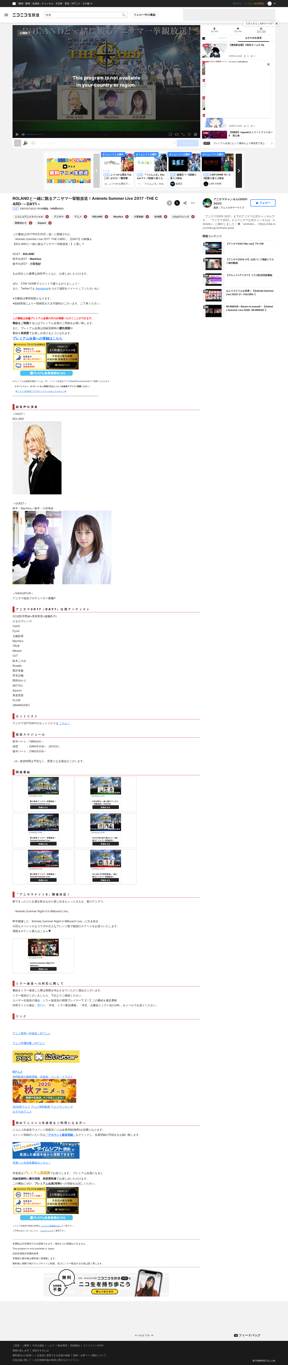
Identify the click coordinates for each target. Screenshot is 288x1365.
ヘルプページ (46, 1230)
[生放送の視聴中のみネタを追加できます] (17, 143)
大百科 (58, 3)
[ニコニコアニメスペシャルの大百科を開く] (47, 216)
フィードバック (250, 1335)
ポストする (177, 203)
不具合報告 (38, 1345)
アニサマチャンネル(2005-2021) (231, 201)
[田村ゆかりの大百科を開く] (30, 223)
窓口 (40, 1005)
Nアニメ (76, 3)
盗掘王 (179, 183)
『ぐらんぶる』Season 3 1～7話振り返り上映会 (151, 178)
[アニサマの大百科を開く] (67, 216)
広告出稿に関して (22, 1360)
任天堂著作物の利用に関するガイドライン (57, 1360)
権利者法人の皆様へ (23, 1355)
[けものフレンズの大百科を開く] (193, 216)
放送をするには (40, 1350)
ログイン (237, 3)
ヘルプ (50, 1345)
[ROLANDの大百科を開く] (106, 216)
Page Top (144, 1335)
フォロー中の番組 (145, 14)
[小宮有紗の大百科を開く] (147, 216)
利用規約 (75, 1345)
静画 (27, 3)
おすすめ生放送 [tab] (253, 38)
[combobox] (86, 15)
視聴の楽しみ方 (21, 1350)
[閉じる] (276, 23)
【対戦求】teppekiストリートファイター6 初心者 (251, 134)
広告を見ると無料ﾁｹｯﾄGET (260, 23)
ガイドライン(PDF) (93, 1345)
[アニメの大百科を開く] (85, 216)
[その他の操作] (193, 203)
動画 (21, 3)
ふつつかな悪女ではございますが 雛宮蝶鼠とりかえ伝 (120, 183)
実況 (67, 3)
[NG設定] (203, 38)
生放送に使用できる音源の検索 (53, 1355)
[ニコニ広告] (25, 143)
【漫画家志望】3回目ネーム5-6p (246, 44)
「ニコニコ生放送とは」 (51, 1225)
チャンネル (47, 3)
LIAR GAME (215, 183)
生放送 (35, 3)
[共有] (185, 203)
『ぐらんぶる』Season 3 (153, 183)
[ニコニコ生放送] (26, 15)
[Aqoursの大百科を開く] (50, 223)
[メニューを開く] (6, 15)
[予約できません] (169, 203)
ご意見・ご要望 (21, 1345)
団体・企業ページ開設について (89, 1355)
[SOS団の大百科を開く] (165, 216)
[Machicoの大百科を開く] (127, 216)
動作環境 (62, 1345)
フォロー (264, 202)
